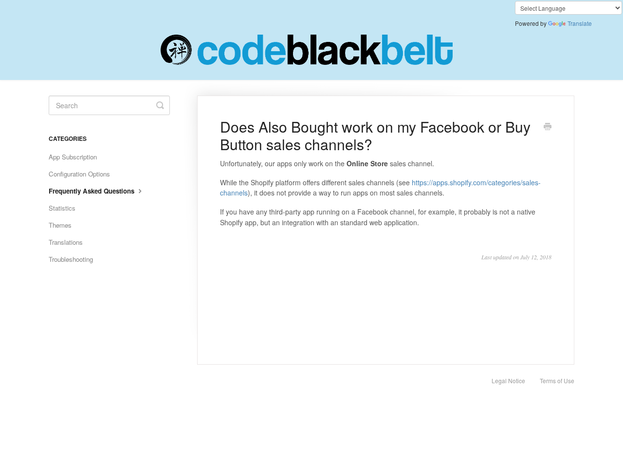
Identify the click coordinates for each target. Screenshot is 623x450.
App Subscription (73, 156)
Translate (580, 23)
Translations (66, 242)
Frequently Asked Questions (92, 191)
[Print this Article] (547, 127)
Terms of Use (557, 380)
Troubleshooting (71, 259)
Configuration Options (79, 173)
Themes (60, 225)
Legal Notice (508, 380)
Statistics (62, 208)
